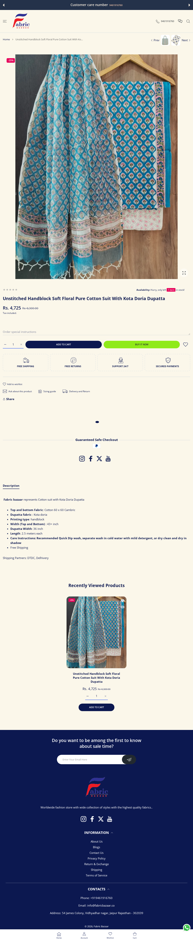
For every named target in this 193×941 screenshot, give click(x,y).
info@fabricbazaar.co (101, 905)
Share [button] (10, 399)
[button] (3, 5)
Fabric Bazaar (101, 926)
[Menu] (5, 21)
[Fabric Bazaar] (20, 21)
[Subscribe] (129, 759)
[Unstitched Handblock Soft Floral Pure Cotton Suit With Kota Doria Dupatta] (96, 632)
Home (6, 39)
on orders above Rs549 (123, 5)
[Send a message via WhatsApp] (186, 927)
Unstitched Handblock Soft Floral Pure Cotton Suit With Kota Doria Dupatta (96, 677)
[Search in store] (188, 21)
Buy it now (141, 344)
